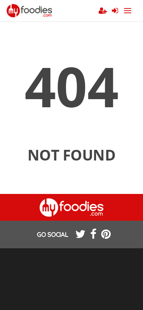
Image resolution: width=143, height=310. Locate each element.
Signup (103, 11)
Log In (115, 11)
